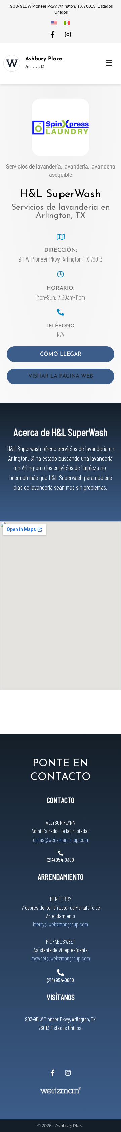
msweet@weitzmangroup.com (60, 958)
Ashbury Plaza (44, 59)
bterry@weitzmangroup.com (60, 924)
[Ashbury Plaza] (11, 63)
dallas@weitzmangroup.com (60, 839)
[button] (60, 376)
